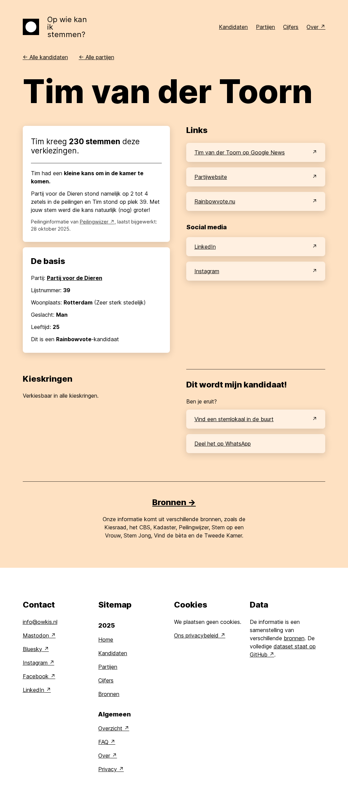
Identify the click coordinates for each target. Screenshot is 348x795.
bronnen (294, 638)
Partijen (265, 26)
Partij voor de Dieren (74, 278)
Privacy (107, 769)
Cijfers (290, 26)
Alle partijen (96, 57)
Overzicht (110, 728)
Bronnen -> (174, 502)
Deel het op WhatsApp (222, 443)
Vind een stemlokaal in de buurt (234, 419)
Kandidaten (233, 26)
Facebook (36, 676)
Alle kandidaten (45, 57)
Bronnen (108, 694)
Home (105, 639)
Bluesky (32, 649)
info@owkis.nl (40, 621)
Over (312, 26)
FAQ (103, 742)
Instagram (206, 271)
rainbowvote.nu (214, 201)
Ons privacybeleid (196, 635)
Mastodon (36, 635)
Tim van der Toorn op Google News (239, 152)
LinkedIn (205, 246)
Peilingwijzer (94, 222)
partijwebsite (210, 176)
